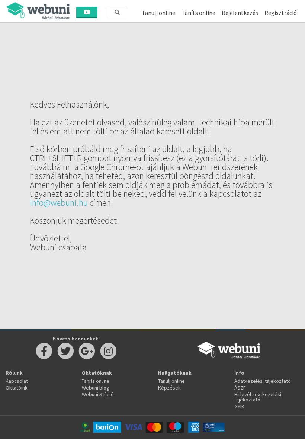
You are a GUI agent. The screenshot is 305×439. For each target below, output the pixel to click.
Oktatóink (17, 387)
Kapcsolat (17, 381)
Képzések (169, 387)
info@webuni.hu (59, 202)
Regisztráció (280, 12)
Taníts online (198, 12)
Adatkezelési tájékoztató (262, 381)
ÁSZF (240, 387)
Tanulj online (158, 12)
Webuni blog (95, 387)
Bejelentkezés (240, 12)
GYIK (239, 406)
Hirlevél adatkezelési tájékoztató (257, 397)
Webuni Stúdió (98, 394)
